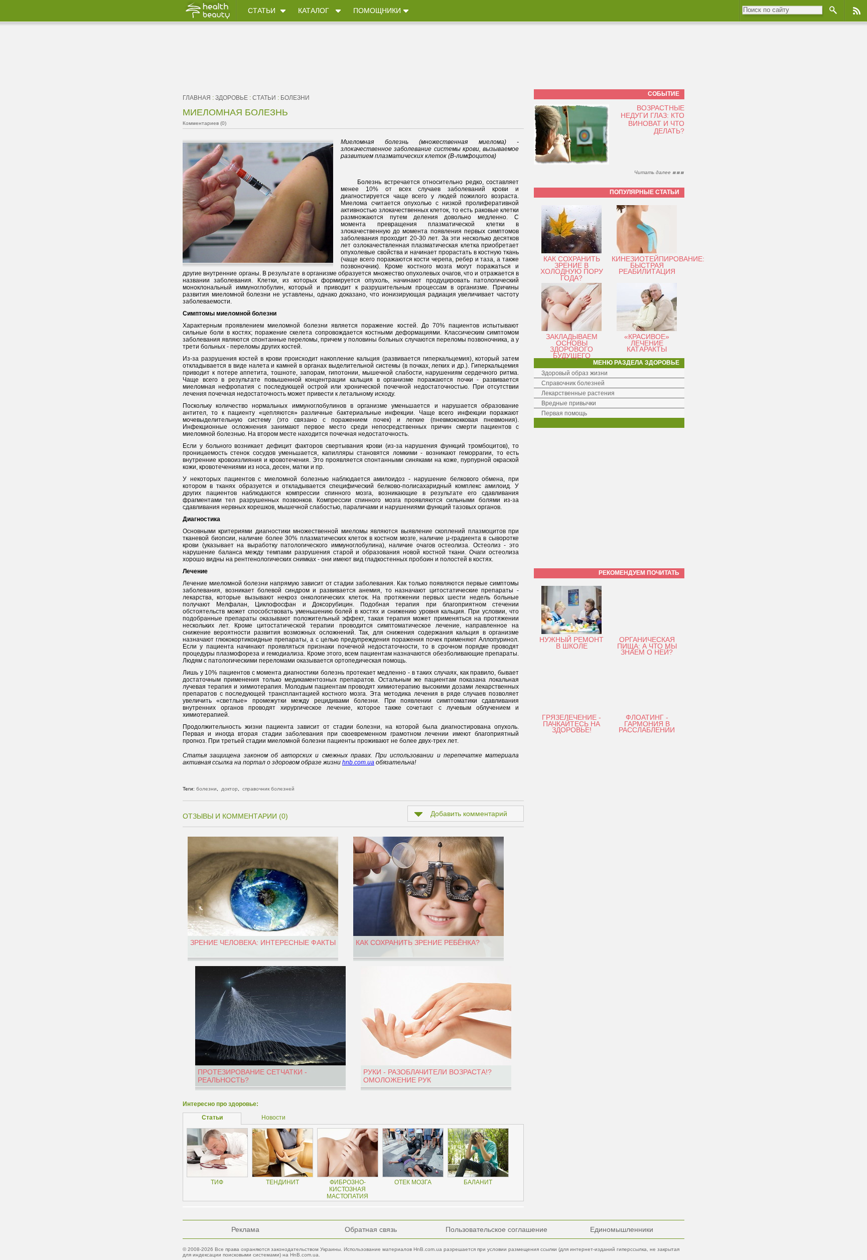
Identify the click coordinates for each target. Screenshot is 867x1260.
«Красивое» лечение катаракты (646, 343)
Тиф (217, 1182)
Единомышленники (621, 1229)
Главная (197, 97)
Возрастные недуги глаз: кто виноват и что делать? (652, 119)
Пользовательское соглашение (496, 1229)
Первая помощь (564, 413)
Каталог (313, 11)
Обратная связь (371, 1229)
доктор (229, 789)
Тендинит (282, 1182)
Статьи (261, 11)
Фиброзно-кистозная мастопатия (347, 1189)
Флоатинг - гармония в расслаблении (647, 723)
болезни (295, 97)
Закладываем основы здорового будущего (572, 346)
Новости (273, 1117)
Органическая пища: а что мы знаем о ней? (647, 646)
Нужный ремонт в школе (571, 643)
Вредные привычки (568, 403)
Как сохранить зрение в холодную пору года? (571, 268)
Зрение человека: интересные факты (263, 942)
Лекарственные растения (578, 393)
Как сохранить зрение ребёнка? (418, 942)
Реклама (245, 1229)
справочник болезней (268, 789)
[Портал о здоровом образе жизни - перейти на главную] (207, 18)
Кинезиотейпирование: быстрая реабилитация (658, 265)
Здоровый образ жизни (574, 373)
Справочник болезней (573, 383)
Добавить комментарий (468, 814)
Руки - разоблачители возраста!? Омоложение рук (427, 1076)
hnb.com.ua (358, 762)
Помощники (377, 11)
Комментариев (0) (204, 123)
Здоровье (231, 97)
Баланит (478, 1182)
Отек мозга (412, 1182)
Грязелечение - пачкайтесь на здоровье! (571, 723)
